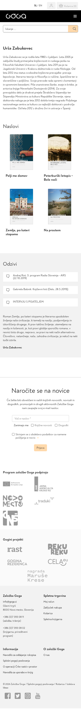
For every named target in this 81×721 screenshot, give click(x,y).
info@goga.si (10, 601)
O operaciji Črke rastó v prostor (20, 666)
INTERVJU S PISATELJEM (28, 301)
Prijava (40, 447)
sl (35, 5)
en (40, 5)
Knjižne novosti (43, 425)
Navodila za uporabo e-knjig (18, 672)
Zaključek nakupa (52, 607)
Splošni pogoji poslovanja (16, 660)
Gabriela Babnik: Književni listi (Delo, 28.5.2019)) (40, 289)
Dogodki (63, 425)
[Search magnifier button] (73, 28)
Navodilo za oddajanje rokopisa (20, 655)
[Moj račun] (51, 5)
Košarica (47, 613)
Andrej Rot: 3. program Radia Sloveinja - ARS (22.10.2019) (39, 277)
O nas (46, 655)
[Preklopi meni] (75, 16)
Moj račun (48, 601)
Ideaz (5, 687)
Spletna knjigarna (52, 619)
